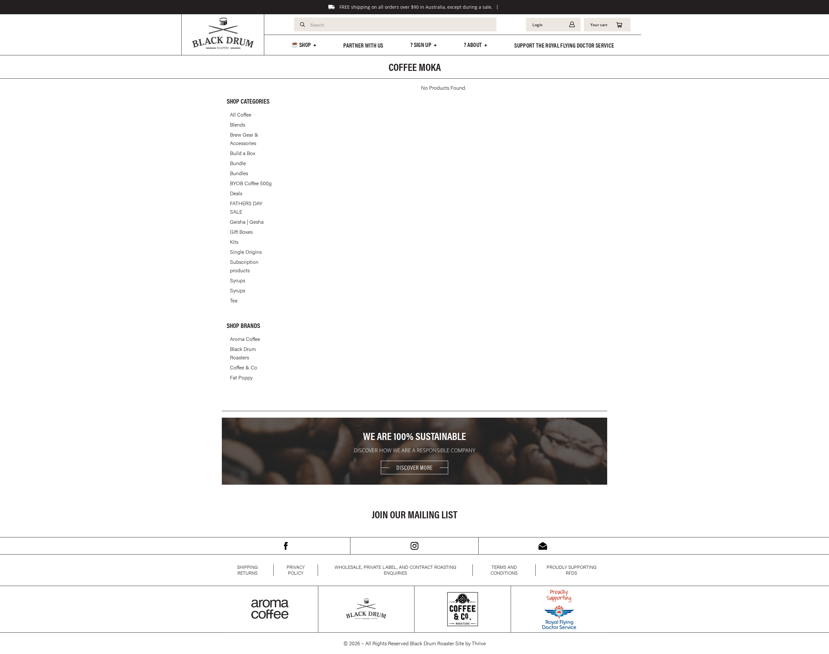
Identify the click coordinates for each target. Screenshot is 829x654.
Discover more (414, 467)
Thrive (479, 643)
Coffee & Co (243, 367)
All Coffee (240, 114)
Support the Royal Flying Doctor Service (564, 45)
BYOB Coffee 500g (251, 183)
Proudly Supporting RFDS (571, 570)
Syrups (237, 280)
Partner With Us (363, 45)
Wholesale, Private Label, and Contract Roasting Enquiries (395, 570)
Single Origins (246, 251)
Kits (234, 241)
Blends (237, 124)
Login (537, 24)
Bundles (239, 173)
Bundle (238, 163)
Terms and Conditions (504, 570)
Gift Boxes (241, 231)
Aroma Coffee (245, 339)
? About (473, 44)
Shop (304, 44)
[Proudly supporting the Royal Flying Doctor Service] (559, 609)
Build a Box (242, 153)
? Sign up (420, 44)
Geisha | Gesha (247, 221)
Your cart (599, 24)
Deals (236, 193)
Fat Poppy (241, 377)
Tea (233, 300)
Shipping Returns (247, 570)
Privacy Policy (296, 570)
